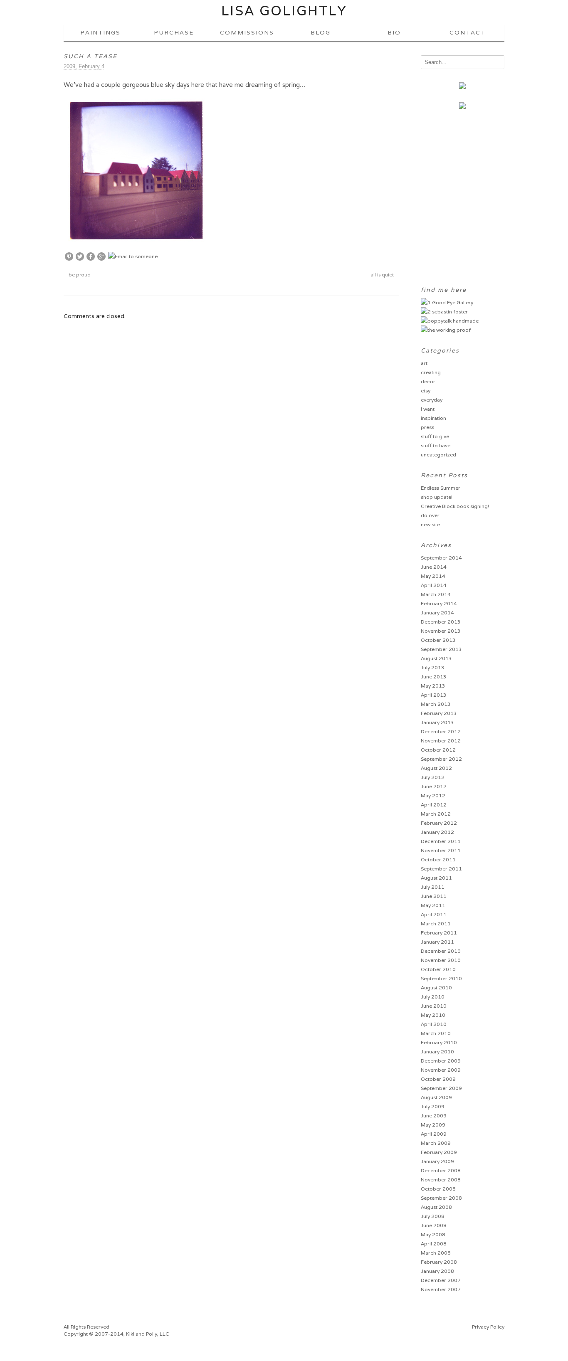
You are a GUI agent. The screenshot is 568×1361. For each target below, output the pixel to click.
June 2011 (434, 896)
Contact (467, 32)
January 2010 (437, 1051)
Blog (321, 32)
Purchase (174, 32)
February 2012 (439, 823)
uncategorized (438, 454)
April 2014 (434, 585)
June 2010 (434, 1006)
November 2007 (441, 1289)
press (427, 427)
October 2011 (438, 859)
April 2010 (434, 1024)
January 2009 (437, 1161)
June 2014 (434, 567)
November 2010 (441, 960)
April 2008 (434, 1243)
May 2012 (433, 795)
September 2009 (441, 1088)
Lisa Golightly (284, 10)
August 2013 (436, 658)
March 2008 (436, 1253)
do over (430, 515)
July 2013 (433, 667)
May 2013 (433, 686)
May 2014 (433, 576)
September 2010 (441, 978)
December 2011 (441, 841)
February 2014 (439, 603)
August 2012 (436, 768)
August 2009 (436, 1097)
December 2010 (441, 951)
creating (431, 372)
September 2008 (441, 1198)
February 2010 (439, 1042)
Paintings (100, 32)
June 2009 (434, 1115)
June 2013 (434, 676)
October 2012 (438, 750)
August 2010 (436, 987)
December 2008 (441, 1170)
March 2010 (436, 1033)
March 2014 (436, 594)
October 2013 (438, 640)
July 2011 (433, 887)
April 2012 (434, 804)
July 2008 (433, 1216)
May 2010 (433, 1015)
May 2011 (433, 905)
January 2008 (437, 1271)
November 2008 (441, 1179)
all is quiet (382, 274)
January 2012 (437, 832)
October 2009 (438, 1079)
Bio (394, 32)
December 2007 (441, 1280)
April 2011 (434, 914)
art (424, 363)
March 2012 (436, 814)
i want (428, 409)
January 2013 (437, 722)
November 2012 (441, 740)
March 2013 (436, 704)
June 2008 (434, 1225)
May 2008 (433, 1234)
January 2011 (437, 942)
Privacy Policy (488, 1327)
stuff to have (435, 445)
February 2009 (439, 1152)
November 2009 (441, 1070)
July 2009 (433, 1106)
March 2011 (436, 923)
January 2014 (437, 612)
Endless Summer (440, 488)
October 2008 (438, 1189)
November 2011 (441, 850)
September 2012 (441, 759)
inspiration (433, 418)
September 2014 (441, 558)
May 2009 (433, 1125)
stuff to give (435, 436)
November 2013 (441, 631)
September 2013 (441, 649)
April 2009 (434, 1134)
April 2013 (434, 695)
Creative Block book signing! (455, 506)
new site (430, 524)
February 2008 (439, 1262)
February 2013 (439, 713)
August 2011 (436, 878)
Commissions (247, 32)
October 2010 (438, 969)
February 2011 (439, 933)
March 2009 (436, 1143)
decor (428, 381)
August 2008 (436, 1207)
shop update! (436, 497)
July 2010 (433, 997)
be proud (79, 274)
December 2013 (441, 622)
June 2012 (434, 786)
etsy (425, 390)
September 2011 (441, 868)
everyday (431, 400)
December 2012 (441, 731)
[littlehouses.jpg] (137, 238)
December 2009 (441, 1061)
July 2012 (433, 777)
